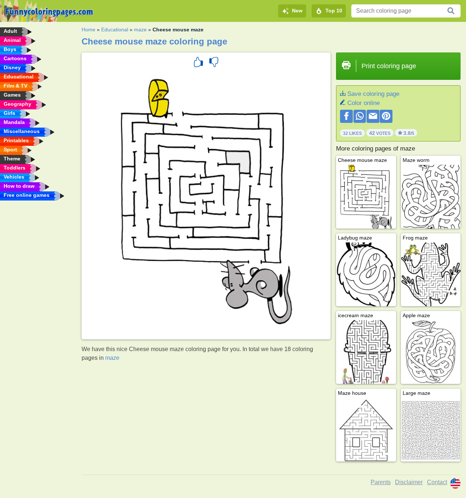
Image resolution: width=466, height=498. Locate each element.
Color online (363, 103)
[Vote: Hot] (198, 63)
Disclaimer (409, 482)
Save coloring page (373, 93)
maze (140, 29)
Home (88, 29)
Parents (381, 482)
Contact (437, 482)
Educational (114, 29)
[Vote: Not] (213, 63)
